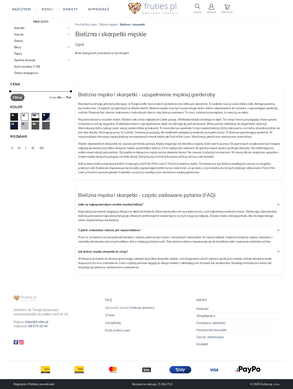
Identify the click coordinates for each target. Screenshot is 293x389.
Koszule (19, 34)
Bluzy (17, 47)
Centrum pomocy (141, 307)
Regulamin (20, 384)
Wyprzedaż (98, 9)
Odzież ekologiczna (26, 73)
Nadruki (202, 308)
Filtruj (17, 97)
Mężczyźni (21, 9)
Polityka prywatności (41, 384)
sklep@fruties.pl (36, 322)
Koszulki (19, 28)
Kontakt (202, 344)
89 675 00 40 (38, 326)
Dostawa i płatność (210, 323)
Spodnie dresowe (24, 60)
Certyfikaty (113, 323)
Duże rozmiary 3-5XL (27, 66)
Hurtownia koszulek (211, 330)
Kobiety (70, 9)
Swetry (18, 40)
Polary (18, 53)
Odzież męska (108, 24)
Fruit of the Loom (86, 24)
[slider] (10, 91)
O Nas (110, 315)
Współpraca (205, 316)
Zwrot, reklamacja (210, 337)
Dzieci (47, 9)
